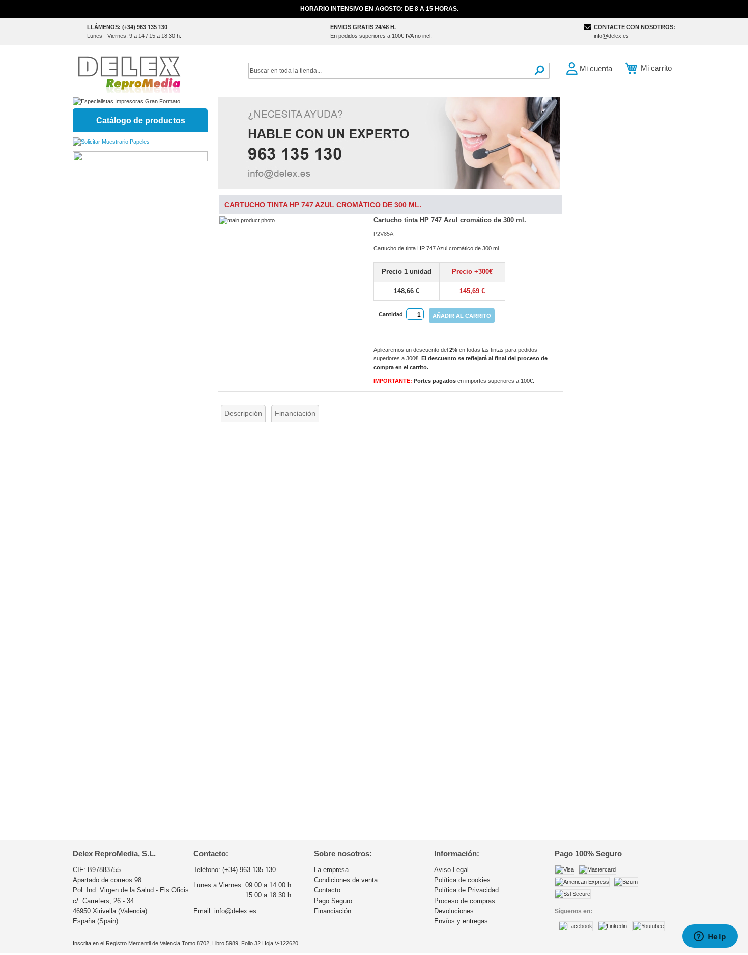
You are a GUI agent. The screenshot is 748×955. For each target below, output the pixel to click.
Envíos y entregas (461, 921)
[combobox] (399, 71)
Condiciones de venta (346, 880)
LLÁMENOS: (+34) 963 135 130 (127, 27)
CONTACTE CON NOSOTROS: (634, 27)
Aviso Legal (451, 870)
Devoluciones (454, 911)
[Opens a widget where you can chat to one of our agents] (710, 937)
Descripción (243, 413)
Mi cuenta (596, 68)
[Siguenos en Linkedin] (612, 926)
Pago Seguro (333, 901)
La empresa (331, 870)
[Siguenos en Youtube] (648, 926)
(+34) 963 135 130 (249, 870)
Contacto (327, 890)
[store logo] (129, 73)
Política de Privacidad (466, 890)
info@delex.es (611, 36)
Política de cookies (462, 880)
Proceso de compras (464, 901)
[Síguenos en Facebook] (575, 926)
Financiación (295, 413)
